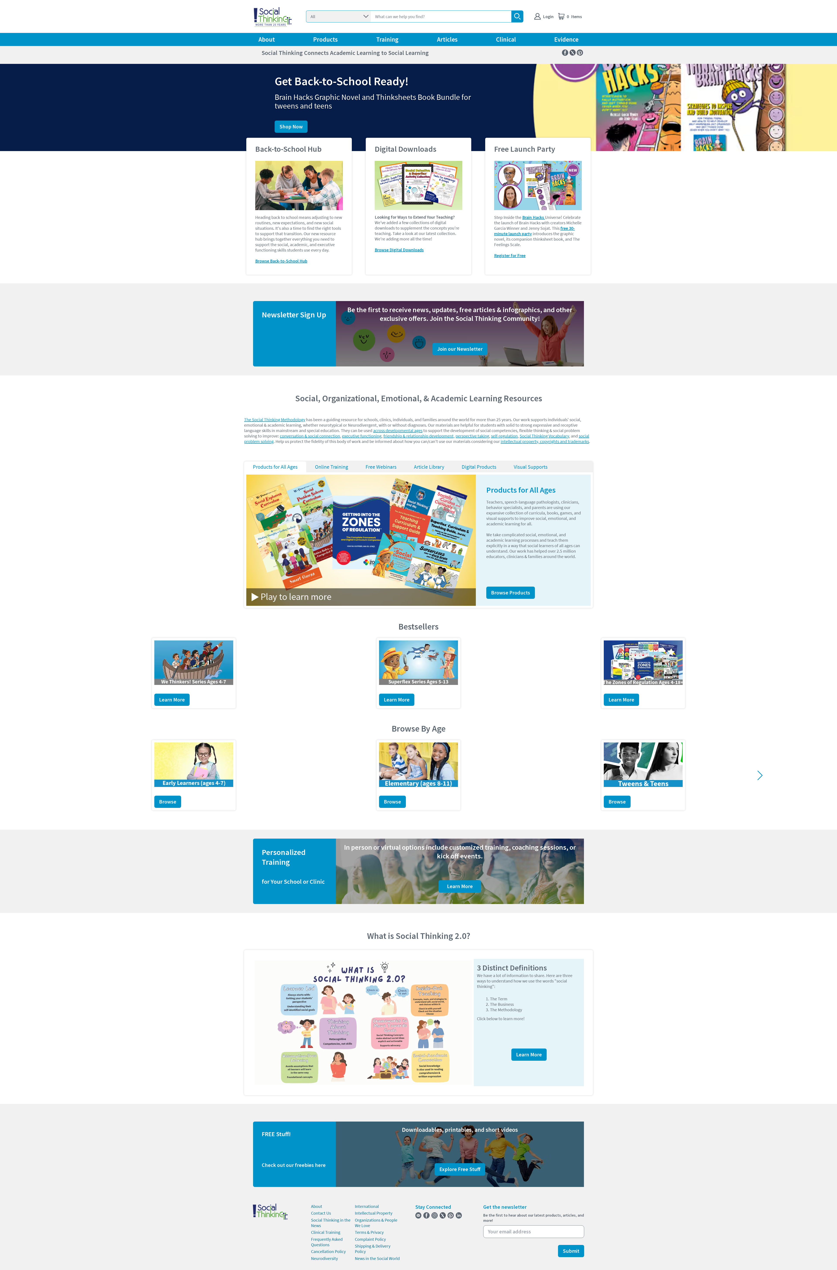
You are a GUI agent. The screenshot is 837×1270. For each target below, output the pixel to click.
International (367, 1206)
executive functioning (361, 436)
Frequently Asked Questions (327, 1241)
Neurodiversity (324, 1258)
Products (325, 39)
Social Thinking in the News (330, 1222)
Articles (447, 39)
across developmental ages (397, 430)
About (267, 39)
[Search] (517, 16)
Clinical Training (325, 1232)
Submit (571, 1251)
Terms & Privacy (369, 1232)
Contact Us (321, 1213)
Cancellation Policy (328, 1251)
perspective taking (472, 436)
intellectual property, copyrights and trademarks (545, 441)
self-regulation (504, 436)
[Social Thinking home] (273, 16)
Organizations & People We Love (376, 1222)
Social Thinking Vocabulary (544, 436)
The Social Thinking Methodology (274, 419)
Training (387, 39)
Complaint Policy (370, 1239)
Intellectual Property (373, 1213)
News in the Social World (377, 1258)
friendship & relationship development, (419, 436)
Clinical (506, 39)
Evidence (566, 39)
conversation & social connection (310, 436)
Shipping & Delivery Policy (372, 1248)
